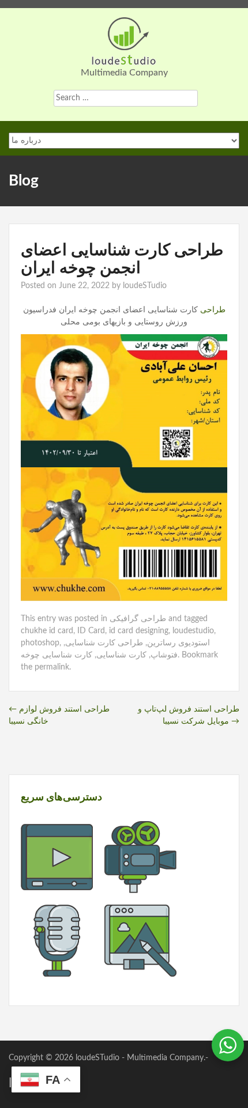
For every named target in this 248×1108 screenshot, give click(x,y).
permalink (52, 667)
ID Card (91, 631)
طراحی (212, 310)
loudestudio (193, 631)
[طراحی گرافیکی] (140, 970)
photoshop (40, 643)
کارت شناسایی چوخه (56, 655)
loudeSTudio (145, 286)
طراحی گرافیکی (138, 619)
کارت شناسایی (121, 655)
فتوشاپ (164, 655)
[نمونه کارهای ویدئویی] (57, 887)
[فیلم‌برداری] (140, 887)
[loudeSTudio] (124, 40)
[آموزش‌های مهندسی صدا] (57, 970)
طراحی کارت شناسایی (104, 643)
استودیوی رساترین (178, 643)
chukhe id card (47, 631)
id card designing (138, 631)
